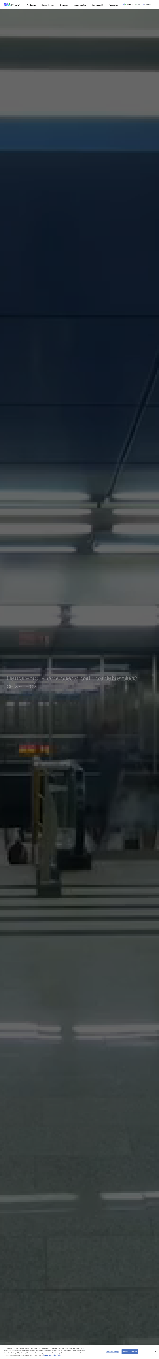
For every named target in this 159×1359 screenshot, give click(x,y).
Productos (31, 5)
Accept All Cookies (130, 1352)
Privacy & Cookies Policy (52, 1355)
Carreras (64, 5)
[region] (79, 1352)
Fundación (113, 5)
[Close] (155, 1351)
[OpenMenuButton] (129, 4)
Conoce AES (97, 5)
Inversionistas (80, 5)
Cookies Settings (112, 1352)
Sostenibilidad (47, 5)
